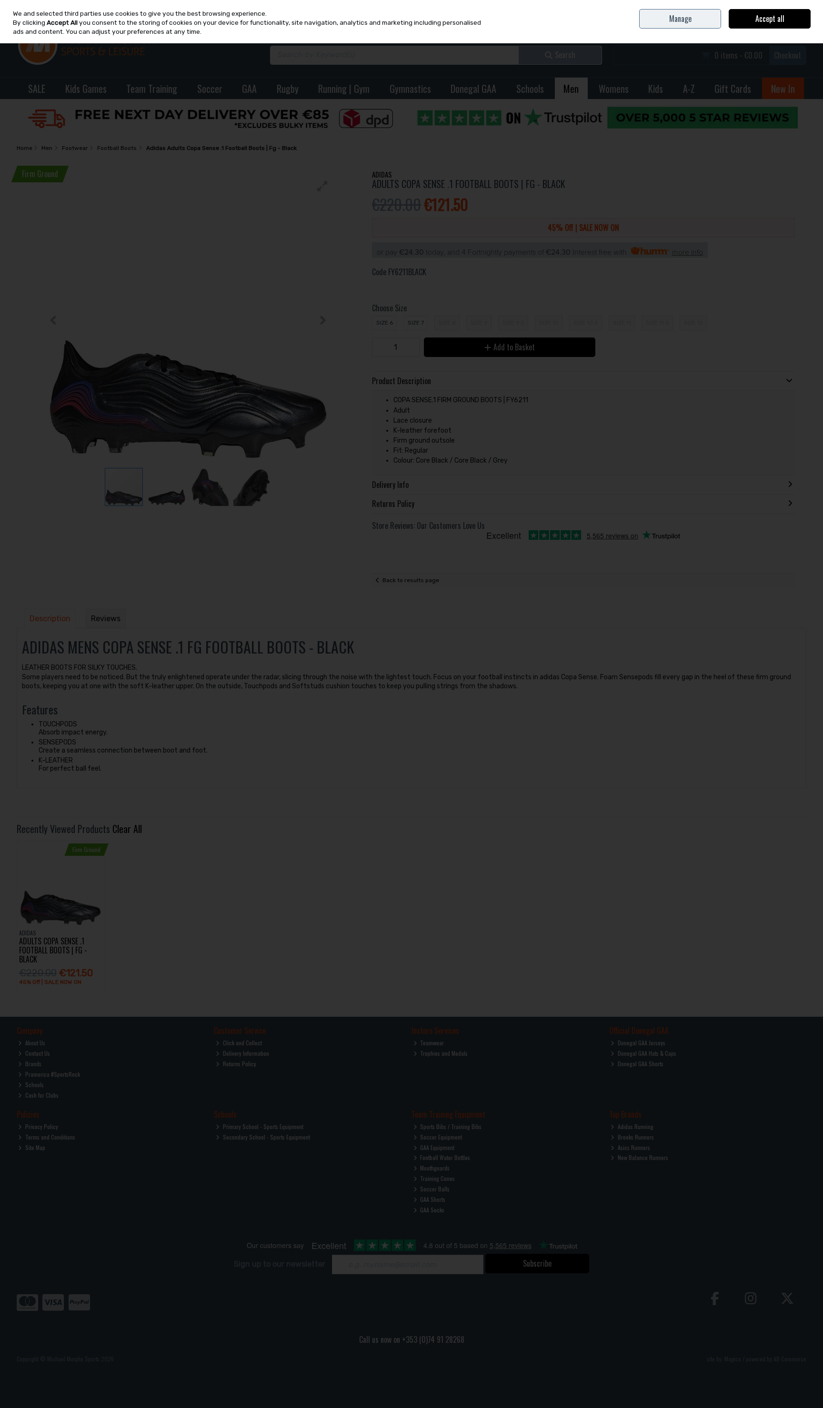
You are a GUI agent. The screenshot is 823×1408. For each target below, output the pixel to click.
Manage (680, 18)
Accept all (769, 18)
